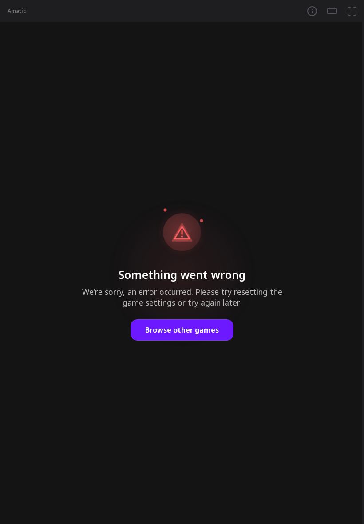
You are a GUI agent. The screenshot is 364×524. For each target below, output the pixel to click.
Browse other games (182, 330)
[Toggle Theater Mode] (332, 11)
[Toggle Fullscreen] (352, 11)
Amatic (17, 11)
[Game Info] (312, 11)
